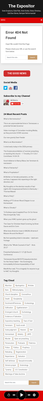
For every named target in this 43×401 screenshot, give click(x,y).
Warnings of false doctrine (15, 374)
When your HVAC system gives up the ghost (20, 219)
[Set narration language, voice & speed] (34, 395)
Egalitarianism (22, 308)
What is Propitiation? (11, 172)
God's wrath (20, 325)
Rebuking (8, 352)
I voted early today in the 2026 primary (18, 147)
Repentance (9, 356)
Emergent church (11, 312)
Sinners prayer (10, 365)
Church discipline (11, 294)
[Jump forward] (29, 395)
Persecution (9, 343)
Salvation (21, 356)
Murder (8, 339)
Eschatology (26, 312)
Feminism (9, 325)
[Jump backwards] (14, 395)
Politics (16, 347)
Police (7, 347)
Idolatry (20, 334)
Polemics (32, 343)
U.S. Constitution (21, 370)
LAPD (29, 334)
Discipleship (17, 299)
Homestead (9, 334)
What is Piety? (9, 196)
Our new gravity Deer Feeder (14, 137)
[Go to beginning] (8, 395)
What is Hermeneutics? (12, 119)
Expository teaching (12, 321)
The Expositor (21, 6)
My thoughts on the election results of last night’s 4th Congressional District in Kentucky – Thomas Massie (21, 189)
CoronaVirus (26, 294)
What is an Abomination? (13, 142)
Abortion (8, 285)
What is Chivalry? (10, 208)
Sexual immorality (25, 361)
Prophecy (26, 347)
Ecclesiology (29, 303)
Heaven (23, 330)
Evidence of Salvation (13, 316)
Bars (7, 290)
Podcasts (21, 343)
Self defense (10, 361)
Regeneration (21, 352)
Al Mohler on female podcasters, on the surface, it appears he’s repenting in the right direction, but (20, 179)
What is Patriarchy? (11, 168)
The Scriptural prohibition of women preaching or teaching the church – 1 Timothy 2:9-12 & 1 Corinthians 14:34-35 (21, 153)
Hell (31, 330)
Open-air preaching (21, 339)
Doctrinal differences (13, 303)
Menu (3, 20)
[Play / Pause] (21, 395)
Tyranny (8, 370)
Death (7, 299)
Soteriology (24, 365)
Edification (9, 308)
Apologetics (19, 285)
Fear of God (28, 321)
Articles (31, 285)
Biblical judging (17, 290)
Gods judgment (11, 330)
